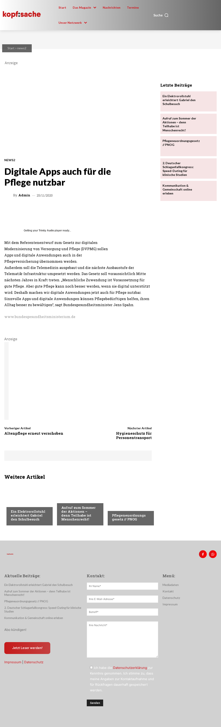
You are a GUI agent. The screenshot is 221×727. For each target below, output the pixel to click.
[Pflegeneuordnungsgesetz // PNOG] (129, 503)
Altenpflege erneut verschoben (33, 433)
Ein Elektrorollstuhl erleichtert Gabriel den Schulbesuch (28, 515)
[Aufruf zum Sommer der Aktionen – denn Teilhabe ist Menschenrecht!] (206, 123)
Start (11, 48)
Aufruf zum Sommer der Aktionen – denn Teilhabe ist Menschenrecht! (78, 513)
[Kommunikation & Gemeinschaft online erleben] (206, 191)
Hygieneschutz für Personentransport (134, 435)
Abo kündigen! (15, 630)
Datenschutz (33, 662)
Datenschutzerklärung (130, 668)
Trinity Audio (46, 230)
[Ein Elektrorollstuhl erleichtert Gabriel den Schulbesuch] (206, 101)
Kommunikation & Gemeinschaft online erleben (177, 189)
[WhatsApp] (213, 554)
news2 (21, 48)
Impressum (12, 662)
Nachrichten (20, 503)
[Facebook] (203, 554)
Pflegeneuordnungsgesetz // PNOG (129, 517)
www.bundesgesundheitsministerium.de (39, 316)
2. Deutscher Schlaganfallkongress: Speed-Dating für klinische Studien (178, 169)
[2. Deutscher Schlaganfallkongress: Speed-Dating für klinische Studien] (206, 168)
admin (24, 195)
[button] (161, 15)
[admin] (9, 195)
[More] (148, 209)
